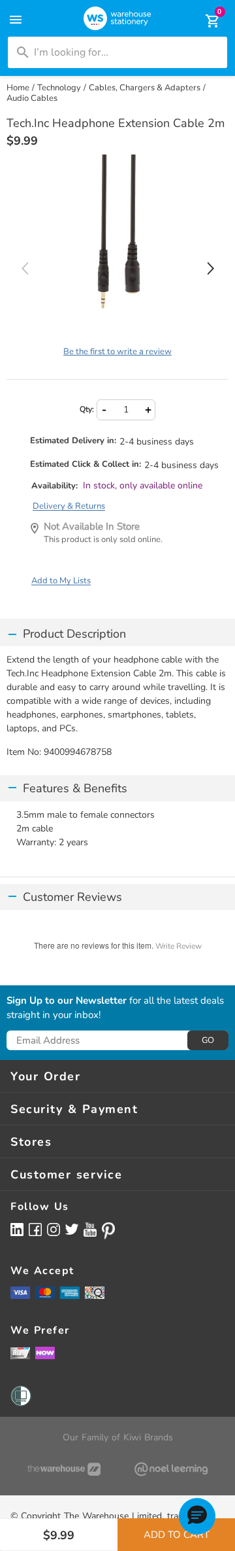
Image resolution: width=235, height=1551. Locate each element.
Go (208, 1040)
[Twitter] (71, 1228)
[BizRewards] (20, 1352)
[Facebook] (35, 1229)
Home (18, 88)
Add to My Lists (61, 581)
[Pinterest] (108, 1230)
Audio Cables (32, 98)
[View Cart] (204, 21)
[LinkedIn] (17, 1229)
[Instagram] (53, 1229)
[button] (197, 1516)
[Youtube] (90, 1229)
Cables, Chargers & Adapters (144, 88)
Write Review (178, 946)
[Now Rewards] (45, 1353)
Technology (59, 88)
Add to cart (177, 1534)
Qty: (87, 409)
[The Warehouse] (64, 1469)
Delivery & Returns (69, 506)
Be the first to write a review (117, 351)
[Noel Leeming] (171, 1469)
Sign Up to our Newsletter (67, 1001)
